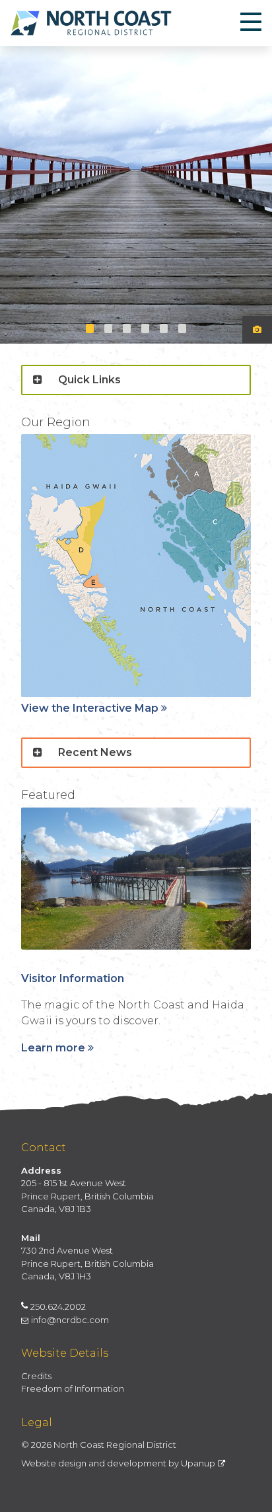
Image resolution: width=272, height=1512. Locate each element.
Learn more (53, 1047)
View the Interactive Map (89, 708)
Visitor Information (72, 978)
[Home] (91, 23)
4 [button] (145, 328)
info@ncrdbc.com (70, 1319)
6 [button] (182, 328)
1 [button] (90, 328)
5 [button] (164, 328)
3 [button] (127, 328)
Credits (36, 1376)
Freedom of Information (72, 1388)
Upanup (198, 1463)
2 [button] (108, 328)
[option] (136, 195)
